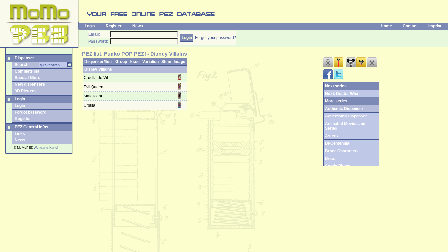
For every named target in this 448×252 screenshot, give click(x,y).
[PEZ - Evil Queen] (179, 88)
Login (90, 26)
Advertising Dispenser (346, 116)
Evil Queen (93, 87)
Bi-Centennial (337, 143)
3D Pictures (26, 91)
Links (20, 133)
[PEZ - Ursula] (179, 106)
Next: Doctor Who (341, 93)
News (137, 26)
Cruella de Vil (96, 77)
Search (21, 64)
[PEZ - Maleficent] (179, 97)
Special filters (27, 77)
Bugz (330, 158)
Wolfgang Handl (46, 147)
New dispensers (30, 84)
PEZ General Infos (31, 127)
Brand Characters (342, 151)
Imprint (434, 26)
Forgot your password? (215, 37)
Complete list (27, 71)
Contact (410, 26)
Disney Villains (98, 69)
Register (114, 26)
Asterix (332, 136)
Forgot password (30, 112)
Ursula (89, 105)
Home (386, 26)
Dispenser (24, 58)
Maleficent (93, 96)
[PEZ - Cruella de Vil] (179, 79)
